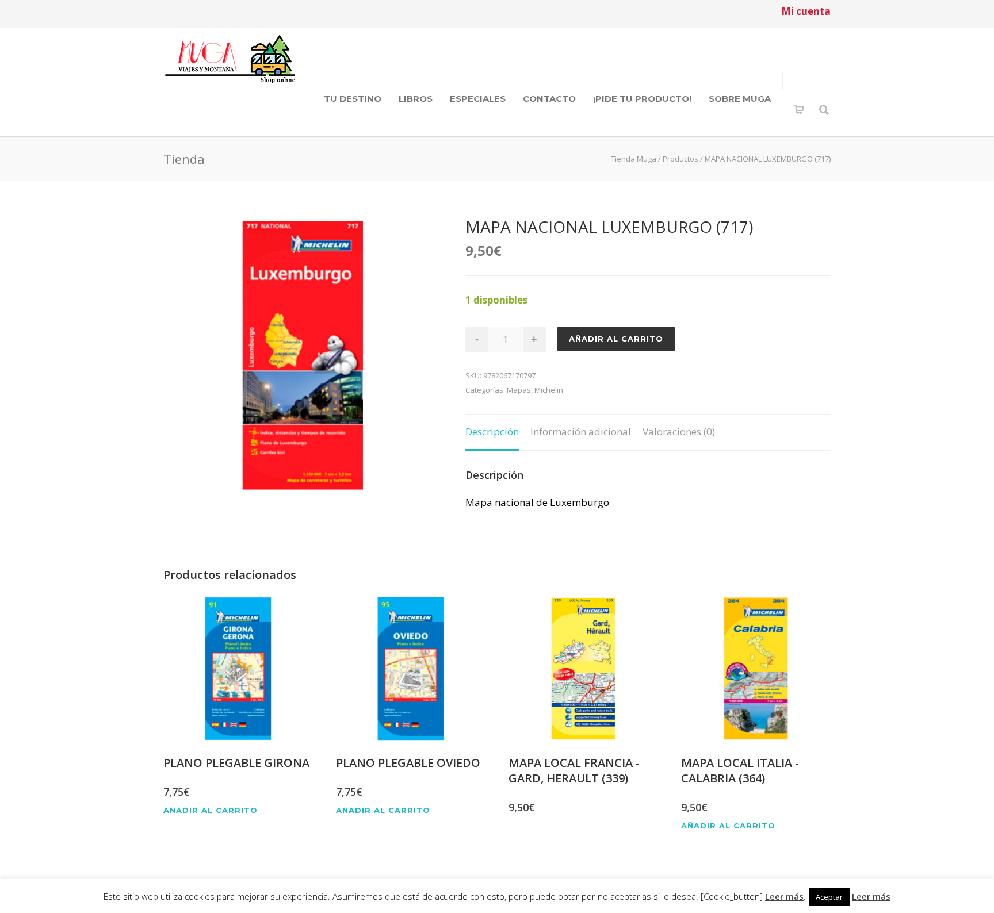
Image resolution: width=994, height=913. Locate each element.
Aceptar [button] (829, 897)
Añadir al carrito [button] (210, 810)
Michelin (548, 390)
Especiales (478, 98)
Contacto (549, 98)
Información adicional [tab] (580, 431)
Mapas (519, 390)
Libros (416, 98)
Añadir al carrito (616, 338)
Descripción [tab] (492, 431)
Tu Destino (352, 98)
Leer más (784, 896)
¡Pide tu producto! (642, 98)
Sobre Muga (740, 98)
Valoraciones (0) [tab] (679, 431)
